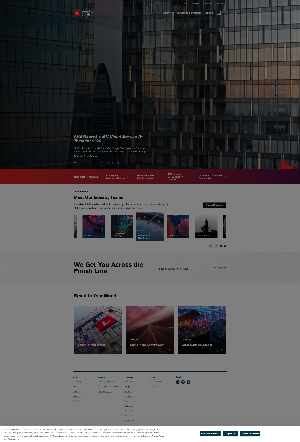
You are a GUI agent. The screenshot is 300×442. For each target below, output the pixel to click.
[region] (150, 434)
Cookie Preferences (210, 434)
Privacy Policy (157, 436)
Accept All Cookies (250, 434)
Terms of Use (14, 439)
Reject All (230, 434)
